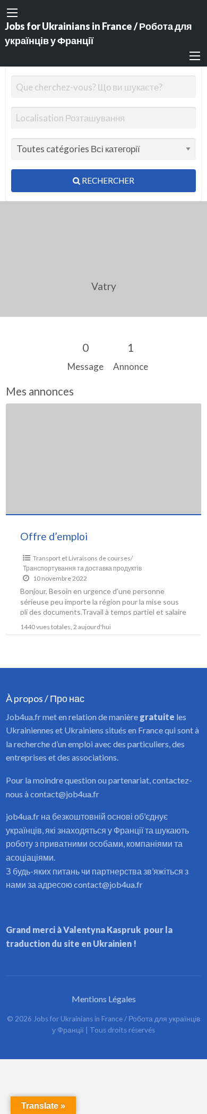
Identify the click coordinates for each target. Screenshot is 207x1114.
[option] (104, 518)
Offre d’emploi (54, 536)
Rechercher (107, 180)
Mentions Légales (104, 999)
